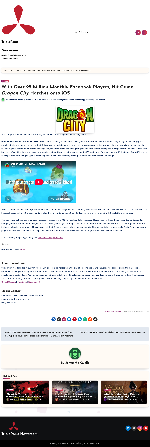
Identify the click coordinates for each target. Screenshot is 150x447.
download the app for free (50, 237)
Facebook (22, 282)
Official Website (8, 282)
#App (44, 100)
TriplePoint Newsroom (19, 434)
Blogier (82, 443)
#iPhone (70, 100)
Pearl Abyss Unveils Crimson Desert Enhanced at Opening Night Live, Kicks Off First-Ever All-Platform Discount (75, 396)
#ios (49, 100)
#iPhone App (80, 100)
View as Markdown (113, 311)
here (23, 249)
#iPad (53, 100)
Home (74, 32)
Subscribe (84, 32)
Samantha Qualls (16, 100)
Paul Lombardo (114, 399)
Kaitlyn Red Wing (17, 399)
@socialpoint (34, 282)
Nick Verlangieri (65, 399)
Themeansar (93, 443)
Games (5, 81)
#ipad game (62, 100)
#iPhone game (92, 100)
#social (102, 100)
